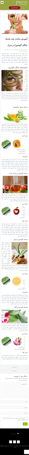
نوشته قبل (14, 367)
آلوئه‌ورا (19, 53)
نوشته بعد (14, 370)
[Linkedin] (10, 441)
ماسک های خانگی (24, 49)
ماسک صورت (20, 130)
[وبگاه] (14, 413)
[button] (2, 2)
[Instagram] (14, 441)
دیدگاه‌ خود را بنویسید (23, 51)
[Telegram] (18, 441)
